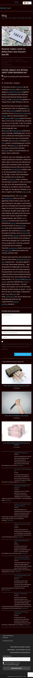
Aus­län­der (23, 89)
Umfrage (18, 87)
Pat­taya (19, 92)
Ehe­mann (23, 231)
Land (7, 297)
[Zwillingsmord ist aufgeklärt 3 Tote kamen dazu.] (7, 490)
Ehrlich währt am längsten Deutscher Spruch (17, 386)
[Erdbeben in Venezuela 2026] (7, 598)
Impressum (5, 637)
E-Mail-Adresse (7, 656)
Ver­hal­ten (16, 235)
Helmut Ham (5, 8)
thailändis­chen (17, 131)
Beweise (25, 233)
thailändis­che (8, 198)
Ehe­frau (13, 223)
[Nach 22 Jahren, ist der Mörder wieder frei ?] (7, 474)
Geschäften (15, 141)
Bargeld (6, 131)
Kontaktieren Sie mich (8, 640)
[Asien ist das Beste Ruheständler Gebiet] (7, 545)
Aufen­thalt (11, 92)
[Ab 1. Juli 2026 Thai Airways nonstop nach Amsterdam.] (7, 580)
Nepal (7, 294)
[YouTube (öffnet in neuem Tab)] (17, 2)
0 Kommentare (8, 65)
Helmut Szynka (8, 59)
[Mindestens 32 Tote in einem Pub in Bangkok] (7, 529)
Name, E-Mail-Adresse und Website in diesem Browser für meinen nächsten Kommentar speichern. (16, 346)
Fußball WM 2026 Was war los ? (21, 452)
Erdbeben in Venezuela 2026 (20, 593)
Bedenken (12, 89)
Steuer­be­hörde (16, 169)
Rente (26, 279)
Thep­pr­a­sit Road (17, 99)
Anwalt (21, 196)
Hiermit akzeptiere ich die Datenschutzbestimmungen (11, 663)
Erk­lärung (25, 192)
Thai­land (17, 118)
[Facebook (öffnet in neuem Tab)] (15, 2)
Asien (12, 297)
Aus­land (7, 118)
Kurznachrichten (8, 61)
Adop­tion (18, 279)
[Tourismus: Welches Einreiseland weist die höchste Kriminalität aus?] (7, 562)
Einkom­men (12, 179)
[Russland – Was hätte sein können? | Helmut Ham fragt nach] (7, 509)
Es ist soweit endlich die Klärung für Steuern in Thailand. (16, 443)
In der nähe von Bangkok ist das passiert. (17, 415)
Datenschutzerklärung (8, 635)
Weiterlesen (20, 465)
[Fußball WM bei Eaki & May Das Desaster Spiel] (7, 617)
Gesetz (13, 111)
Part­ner (26, 282)
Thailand (17, 61)
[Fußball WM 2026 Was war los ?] (7, 457)
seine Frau (8, 250)
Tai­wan (14, 294)
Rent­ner (15, 146)
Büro (5, 99)
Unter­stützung (13, 248)
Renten (6, 151)
